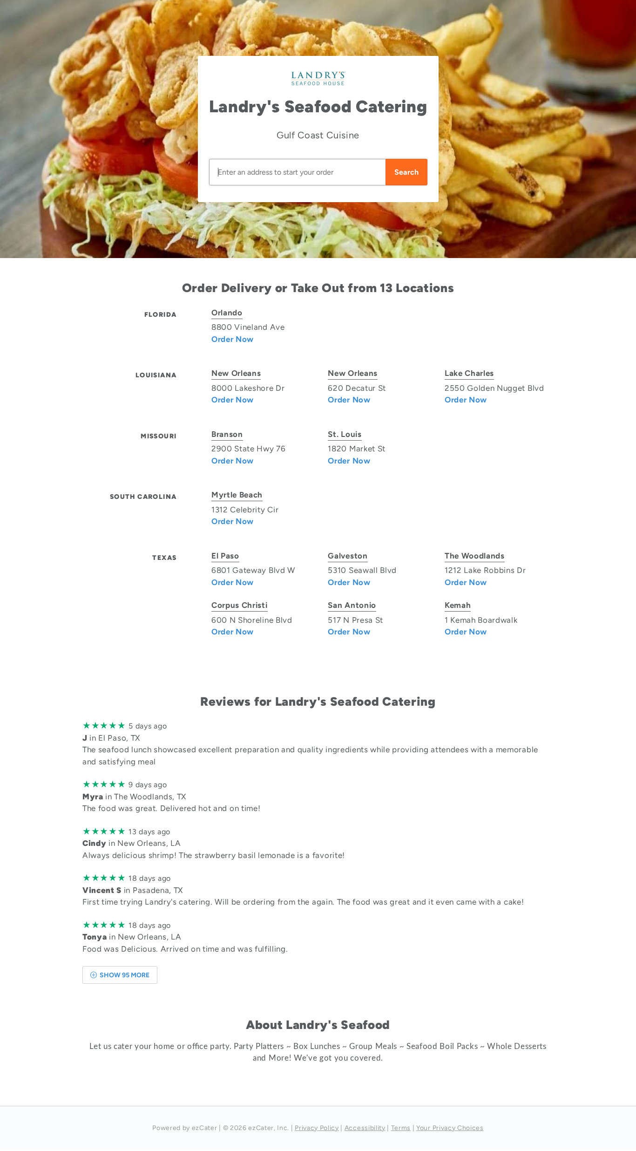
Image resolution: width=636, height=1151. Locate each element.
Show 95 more (123, 975)
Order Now (232, 339)
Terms (401, 1128)
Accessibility (365, 1128)
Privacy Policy (317, 1128)
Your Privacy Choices (450, 1128)
